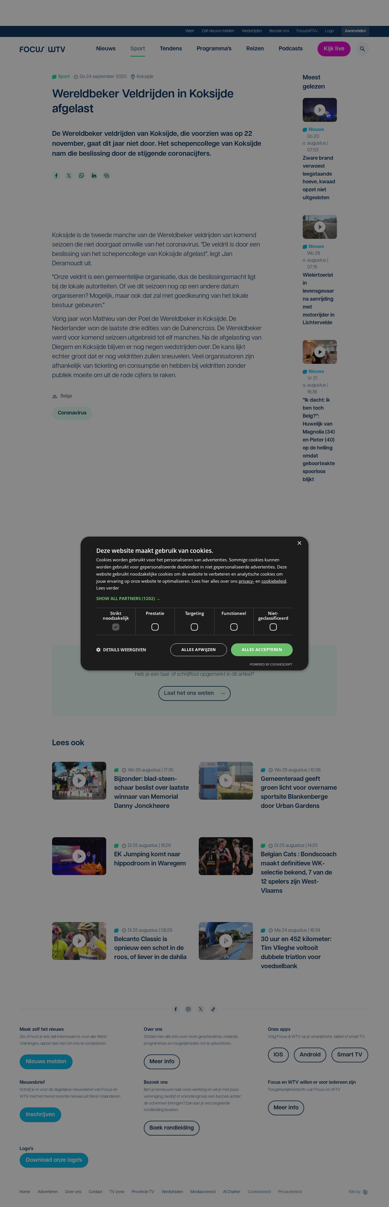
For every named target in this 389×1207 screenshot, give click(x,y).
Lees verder (107, 588)
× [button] (299, 543)
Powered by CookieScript (271, 664)
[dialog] (194, 603)
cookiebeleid (273, 581)
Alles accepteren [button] (262, 649)
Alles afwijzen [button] (198, 649)
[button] (194, 598)
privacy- (246, 581)
